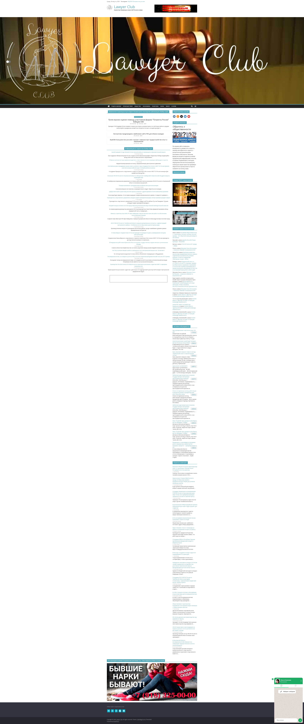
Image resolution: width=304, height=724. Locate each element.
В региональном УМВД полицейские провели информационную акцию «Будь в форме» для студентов (185, 506)
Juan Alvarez (185, 222)
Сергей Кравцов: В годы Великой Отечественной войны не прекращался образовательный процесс (138, 152)
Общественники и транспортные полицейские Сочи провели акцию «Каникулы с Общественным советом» (185, 605)
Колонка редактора (179, 213)
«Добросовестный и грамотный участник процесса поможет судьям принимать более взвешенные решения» (138, 191)
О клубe (173, 106)
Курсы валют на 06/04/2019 (180, 366)
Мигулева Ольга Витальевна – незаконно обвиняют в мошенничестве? (184, 274)
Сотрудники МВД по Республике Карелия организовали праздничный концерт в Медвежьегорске (184, 541)
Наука (162, 106)
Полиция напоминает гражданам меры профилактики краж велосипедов (138, 185)
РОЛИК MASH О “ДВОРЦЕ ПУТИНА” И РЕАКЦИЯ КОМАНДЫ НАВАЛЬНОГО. (184, 218)
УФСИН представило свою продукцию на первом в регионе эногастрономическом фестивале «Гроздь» (184, 628)
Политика (155, 106)
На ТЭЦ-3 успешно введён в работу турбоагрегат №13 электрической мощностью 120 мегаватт (138, 250)
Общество (137, 106)
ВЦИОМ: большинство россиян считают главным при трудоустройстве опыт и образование (138, 140)
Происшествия (128, 106)
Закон (168, 106)
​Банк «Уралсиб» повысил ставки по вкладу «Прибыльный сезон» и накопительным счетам (184, 353)
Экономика (146, 106)
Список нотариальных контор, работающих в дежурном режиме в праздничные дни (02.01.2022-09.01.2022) (184, 392)
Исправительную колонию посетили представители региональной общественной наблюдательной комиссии (138, 205)
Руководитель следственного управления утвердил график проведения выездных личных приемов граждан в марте (138, 197)
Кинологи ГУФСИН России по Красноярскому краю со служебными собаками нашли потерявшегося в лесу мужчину (185, 468)
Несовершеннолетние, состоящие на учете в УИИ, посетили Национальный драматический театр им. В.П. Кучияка (138, 256)
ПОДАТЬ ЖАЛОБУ (116, 106)
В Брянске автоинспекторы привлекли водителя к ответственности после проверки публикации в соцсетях (138, 160)
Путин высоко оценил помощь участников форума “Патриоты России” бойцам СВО (138, 120)
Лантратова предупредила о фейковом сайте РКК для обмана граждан (138, 134)
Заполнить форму (179, 172)
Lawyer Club (124, 6)
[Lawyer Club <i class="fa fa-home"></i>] (108, 106)
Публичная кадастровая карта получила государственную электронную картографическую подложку (183, 376)
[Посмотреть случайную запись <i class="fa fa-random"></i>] (195, 106)
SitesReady (141, 123)
